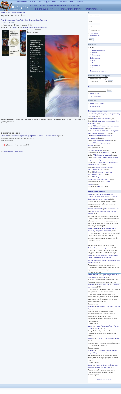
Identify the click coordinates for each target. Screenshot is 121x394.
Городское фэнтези (103, 196)
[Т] (73, 9)
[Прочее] (99, 9)
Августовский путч (113, 275)
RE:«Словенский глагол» (101, 119)
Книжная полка (22, 2)
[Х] (79, 9)
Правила (33, 2)
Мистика (107, 367)
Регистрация (94, 33)
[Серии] (48, 5)
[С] (71, 9)
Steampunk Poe (114, 209)
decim (90, 326)
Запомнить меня (96, 30)
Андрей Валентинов (8, 20)
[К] (56, 9)
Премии (94, 52)
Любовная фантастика (95, 367)
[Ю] (92, 9)
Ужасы (93, 211)
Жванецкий (101, 350)
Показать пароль (96, 27)
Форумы (47, 2)
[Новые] (36, 5)
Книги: (32, 5)
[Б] (38, 9)
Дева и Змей (107, 365)
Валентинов (15, 136)
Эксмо (14, 27)
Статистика (63, 2)
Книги (8, 12)
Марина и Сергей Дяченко (38, 20)
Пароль (90, 21)
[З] (50, 9)
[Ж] (48, 9)
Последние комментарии (97, 111)
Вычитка (94, 63)
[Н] (63, 9)
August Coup (93, 277)
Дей (89, 248)
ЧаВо (93, 60)
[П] (67, 9)
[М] (61, 9)
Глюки (71, 2)
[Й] (54, 9)
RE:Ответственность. (95, 150)
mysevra (91, 284)
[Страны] (72, 5)
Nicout (90, 194)
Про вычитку (96, 65)
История (103, 277)
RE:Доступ (106, 152)
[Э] (90, 9)
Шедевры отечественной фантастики (34, 27)
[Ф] (77, 9)
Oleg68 (90, 338)
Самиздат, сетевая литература (98, 199)
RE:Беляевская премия (102, 140)
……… (108, 301)
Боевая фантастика (51, 136)
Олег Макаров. (93, 275)
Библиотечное (95, 58)
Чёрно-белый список (97, 104)
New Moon (106, 284)
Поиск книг (92, 87)
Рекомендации (96, 55)
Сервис (104, 275)
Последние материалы (98, 71)
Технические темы (98, 68)
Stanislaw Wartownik (95, 209)
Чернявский (101, 306)
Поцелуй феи (108, 338)
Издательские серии (98, 50)
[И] (52, 9)
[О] (65, 9)
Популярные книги (95, 96)
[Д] (44, 9)
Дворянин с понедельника (103, 248)
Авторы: (32, 9)
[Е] (46, 9)
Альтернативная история (103, 231)
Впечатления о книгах (96, 191)
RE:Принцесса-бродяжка (102, 155)
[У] (75, 9)
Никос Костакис (93, 228)
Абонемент (79, 2)
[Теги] (77, 5)
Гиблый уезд (110, 306)
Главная (3, 12)
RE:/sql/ (100, 186)
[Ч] (83, 9)
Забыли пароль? (95, 35)
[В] (40, 9)
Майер (99, 284)
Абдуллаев (99, 338)
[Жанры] (42, 5)
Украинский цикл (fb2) (18, 12)
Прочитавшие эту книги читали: (13, 151)
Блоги (40, 2)
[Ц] (81, 9)
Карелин (99, 194)
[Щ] (88, 9)
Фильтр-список (94, 93)
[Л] (58, 9)
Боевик (116, 338)
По (106, 209)
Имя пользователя (93, 16)
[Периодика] (55, 5)
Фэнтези (91, 309)
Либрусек (20, 7)
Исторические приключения (97, 260)
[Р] (69, 9)
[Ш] (86, 9)
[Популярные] (64, 5)
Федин (98, 255)
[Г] (42, 9)
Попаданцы (115, 196)
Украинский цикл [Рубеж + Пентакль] (32, 136)
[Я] (95, 9)
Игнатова (99, 365)
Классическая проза (103, 211)
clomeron (4, 136)
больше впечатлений (104, 380)
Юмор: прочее (98, 353)
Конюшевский (107, 228)
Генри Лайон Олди (22, 20)
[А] (36, 9)
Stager (90, 365)
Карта (54, 2)
